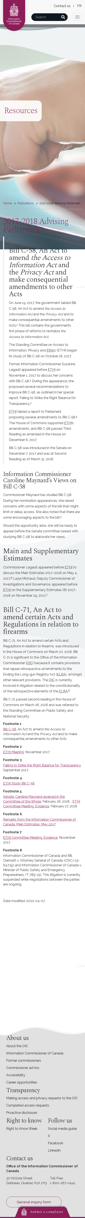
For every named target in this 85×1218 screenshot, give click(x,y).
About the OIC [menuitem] (17, 1046)
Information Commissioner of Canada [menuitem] (34, 1053)
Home (8, 203)
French (79, 6)
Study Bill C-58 (22, 783)
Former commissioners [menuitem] (23, 1061)
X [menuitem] (49, 1136)
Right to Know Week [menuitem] (21, 1129)
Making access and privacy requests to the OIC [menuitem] (42, 1098)
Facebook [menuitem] (55, 1143)
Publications (26, 203)
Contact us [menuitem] (62, 6)
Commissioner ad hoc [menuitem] (22, 1068)
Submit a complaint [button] (46, 1211)
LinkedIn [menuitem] (54, 1150)
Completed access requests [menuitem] (27, 1105)
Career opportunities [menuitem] (21, 1082)
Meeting (17, 752)
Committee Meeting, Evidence (34, 838)
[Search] (63, 17)
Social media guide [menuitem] (62, 1129)
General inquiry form (34, 1202)
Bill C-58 (9, 729)
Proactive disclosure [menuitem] (21, 1113)
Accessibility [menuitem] (15, 1075)
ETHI (7, 752)
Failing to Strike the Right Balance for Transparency (42, 765)
